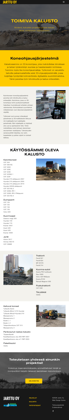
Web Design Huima (58, 400)
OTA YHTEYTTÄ (34, 381)
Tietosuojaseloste (58, 405)
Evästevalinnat (57, 407)
